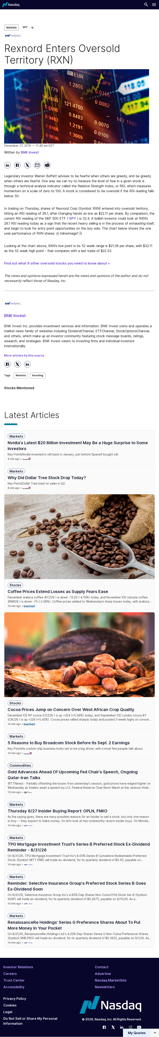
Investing (37, 375)
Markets (11, 27)
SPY (72, 218)
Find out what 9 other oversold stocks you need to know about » (57, 263)
